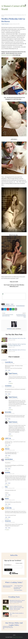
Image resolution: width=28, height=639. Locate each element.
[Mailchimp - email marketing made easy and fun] (14, 574)
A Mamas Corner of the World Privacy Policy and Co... (8, 627)
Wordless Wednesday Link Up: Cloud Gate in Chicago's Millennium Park (17, 344)
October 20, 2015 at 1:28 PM (13, 374)
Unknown (7, 448)
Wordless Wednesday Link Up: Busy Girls (16, 338)
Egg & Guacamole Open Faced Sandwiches (7, 586)
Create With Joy (9, 362)
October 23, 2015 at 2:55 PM (10, 522)
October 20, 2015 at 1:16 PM (9, 387)
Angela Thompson (5, 23)
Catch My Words (9, 459)
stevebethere (8, 385)
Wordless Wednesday (8, 14)
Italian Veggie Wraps (18, 585)
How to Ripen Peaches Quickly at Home (16, 614)
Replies (7, 372)
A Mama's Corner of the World (17, 637)
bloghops (7, 304)
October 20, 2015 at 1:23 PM (13, 398)
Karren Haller (8, 412)
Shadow (7, 498)
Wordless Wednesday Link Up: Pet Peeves (17, 349)
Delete (9, 370)
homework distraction (6, 55)
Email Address (8, 565)
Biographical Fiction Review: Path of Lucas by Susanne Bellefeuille (17, 601)
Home (2, 14)
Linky (12, 304)
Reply (6, 370)
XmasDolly (7, 472)
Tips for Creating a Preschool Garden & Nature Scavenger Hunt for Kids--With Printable (16, 608)
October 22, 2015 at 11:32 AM (10, 509)
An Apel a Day (8, 507)
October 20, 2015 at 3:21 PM (9, 439)
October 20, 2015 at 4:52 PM (10, 450)
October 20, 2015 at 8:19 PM (9, 460)
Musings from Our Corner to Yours (9, 305)
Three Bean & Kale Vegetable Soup (17, 588)
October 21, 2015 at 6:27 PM (9, 488)
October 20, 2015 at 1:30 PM (13, 423)
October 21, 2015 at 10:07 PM (10, 499)
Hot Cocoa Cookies (18, 590)
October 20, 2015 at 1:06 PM (9, 363)
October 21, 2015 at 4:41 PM (9, 473)
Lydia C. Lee (8, 438)
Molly (6, 486)
